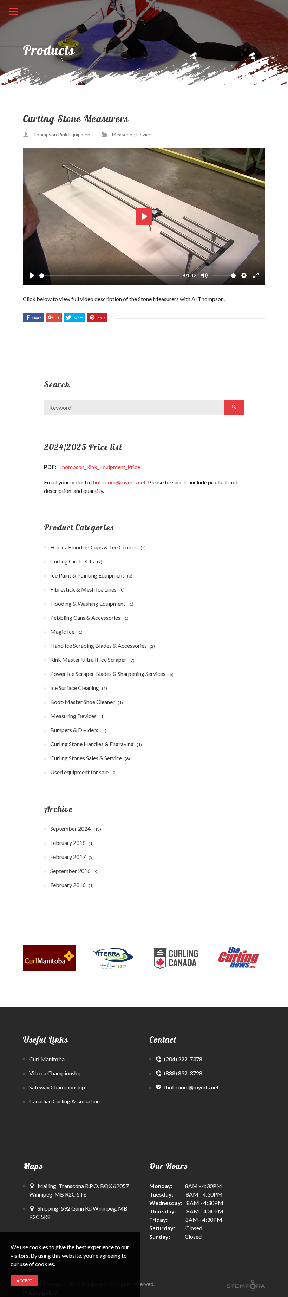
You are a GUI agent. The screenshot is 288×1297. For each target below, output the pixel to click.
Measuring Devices (133, 134)
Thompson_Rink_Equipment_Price (99, 466)
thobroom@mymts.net (118, 482)
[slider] (109, 275)
